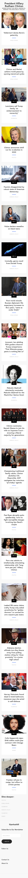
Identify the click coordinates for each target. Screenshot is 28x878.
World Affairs (14, 40)
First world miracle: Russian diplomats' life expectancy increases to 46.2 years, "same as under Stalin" (14, 305)
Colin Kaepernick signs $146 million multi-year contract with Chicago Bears (14, 741)
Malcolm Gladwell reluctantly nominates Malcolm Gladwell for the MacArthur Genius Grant (14, 391)
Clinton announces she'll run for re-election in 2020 (14, 149)
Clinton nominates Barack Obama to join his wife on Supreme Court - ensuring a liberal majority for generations (14, 430)
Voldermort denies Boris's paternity (14, 34)
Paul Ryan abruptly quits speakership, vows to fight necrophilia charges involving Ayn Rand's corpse (14, 520)
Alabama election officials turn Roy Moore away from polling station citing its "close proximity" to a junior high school (14, 654)
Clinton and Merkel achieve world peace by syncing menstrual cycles (14, 71)
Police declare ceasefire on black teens (14, 227)
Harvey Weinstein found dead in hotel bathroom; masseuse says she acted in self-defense (14, 697)
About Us (5, 863)
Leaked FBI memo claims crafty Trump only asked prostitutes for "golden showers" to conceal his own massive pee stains (14, 610)
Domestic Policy (14, 196)
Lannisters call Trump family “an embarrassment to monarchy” (14, 109)
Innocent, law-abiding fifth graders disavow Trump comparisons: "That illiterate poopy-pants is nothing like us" (14, 347)
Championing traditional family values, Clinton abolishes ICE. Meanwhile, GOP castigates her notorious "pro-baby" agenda (14, 477)
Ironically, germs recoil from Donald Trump (14, 262)
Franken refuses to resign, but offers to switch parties (14, 782)
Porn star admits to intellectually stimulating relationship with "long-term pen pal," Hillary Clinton (14, 565)
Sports (14, 750)
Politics (14, 157)
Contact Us (5, 860)
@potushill (14, 824)
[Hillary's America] (3, 853)
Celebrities (14, 118)
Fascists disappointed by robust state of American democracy (14, 189)
